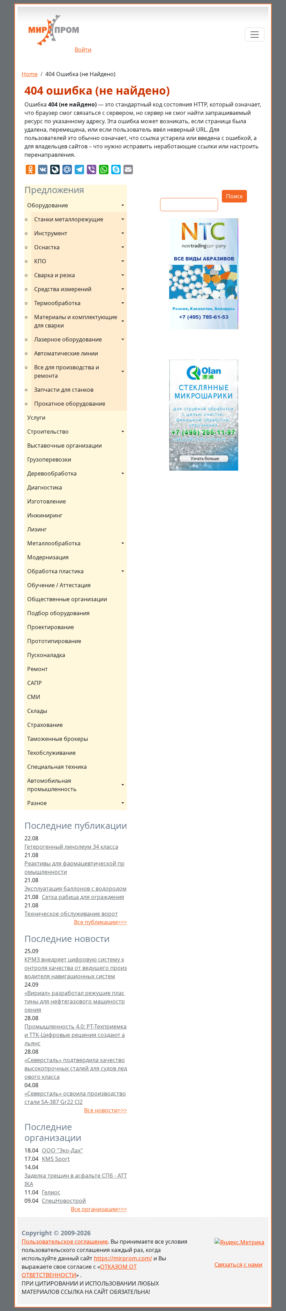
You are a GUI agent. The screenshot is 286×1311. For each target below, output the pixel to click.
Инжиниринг (44, 515)
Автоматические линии (66, 353)
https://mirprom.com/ (123, 1258)
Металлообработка (54, 543)
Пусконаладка (46, 655)
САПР (34, 683)
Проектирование (50, 627)
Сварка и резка (54, 275)
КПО (40, 261)
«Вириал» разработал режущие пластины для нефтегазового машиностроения (74, 1001)
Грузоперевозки (49, 459)
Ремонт (37, 669)
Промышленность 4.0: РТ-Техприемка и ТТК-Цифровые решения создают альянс (75, 1035)
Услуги (36, 417)
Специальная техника (57, 767)
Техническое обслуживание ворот (71, 914)
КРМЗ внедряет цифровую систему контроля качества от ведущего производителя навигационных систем (75, 968)
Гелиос (51, 1192)
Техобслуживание (51, 753)
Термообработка (57, 303)
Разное (37, 803)
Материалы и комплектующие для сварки (76, 321)
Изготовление (46, 501)
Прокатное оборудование (69, 403)
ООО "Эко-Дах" (62, 1150)
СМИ (33, 697)
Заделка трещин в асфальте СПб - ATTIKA (75, 1180)
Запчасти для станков (63, 389)
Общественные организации (67, 599)
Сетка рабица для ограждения (83, 897)
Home (30, 74)
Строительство (48, 431)
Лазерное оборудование (68, 339)
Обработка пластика (55, 571)
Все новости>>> (105, 1110)
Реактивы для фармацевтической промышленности (74, 868)
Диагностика (44, 487)
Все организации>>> (99, 1209)
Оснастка (47, 247)
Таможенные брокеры (57, 739)
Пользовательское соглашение (65, 1241)
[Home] (54, 33)
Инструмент (50, 233)
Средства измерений (62, 289)
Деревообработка (52, 473)
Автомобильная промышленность (52, 785)
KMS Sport (56, 1159)
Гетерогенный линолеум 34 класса (71, 846)
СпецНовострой (64, 1201)
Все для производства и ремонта (67, 371)
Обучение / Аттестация (59, 585)
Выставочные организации (64, 445)
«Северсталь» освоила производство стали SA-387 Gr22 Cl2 (75, 1098)
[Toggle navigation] (254, 35)
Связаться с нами (238, 1264)
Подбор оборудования (58, 613)
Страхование (45, 725)
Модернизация (48, 557)
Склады (37, 711)
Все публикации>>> (100, 922)
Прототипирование (54, 641)
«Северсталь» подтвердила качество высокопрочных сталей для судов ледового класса (75, 1068)
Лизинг (37, 529)
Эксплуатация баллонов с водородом (75, 888)
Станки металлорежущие (68, 219)
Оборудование (47, 205)
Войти (83, 49)
